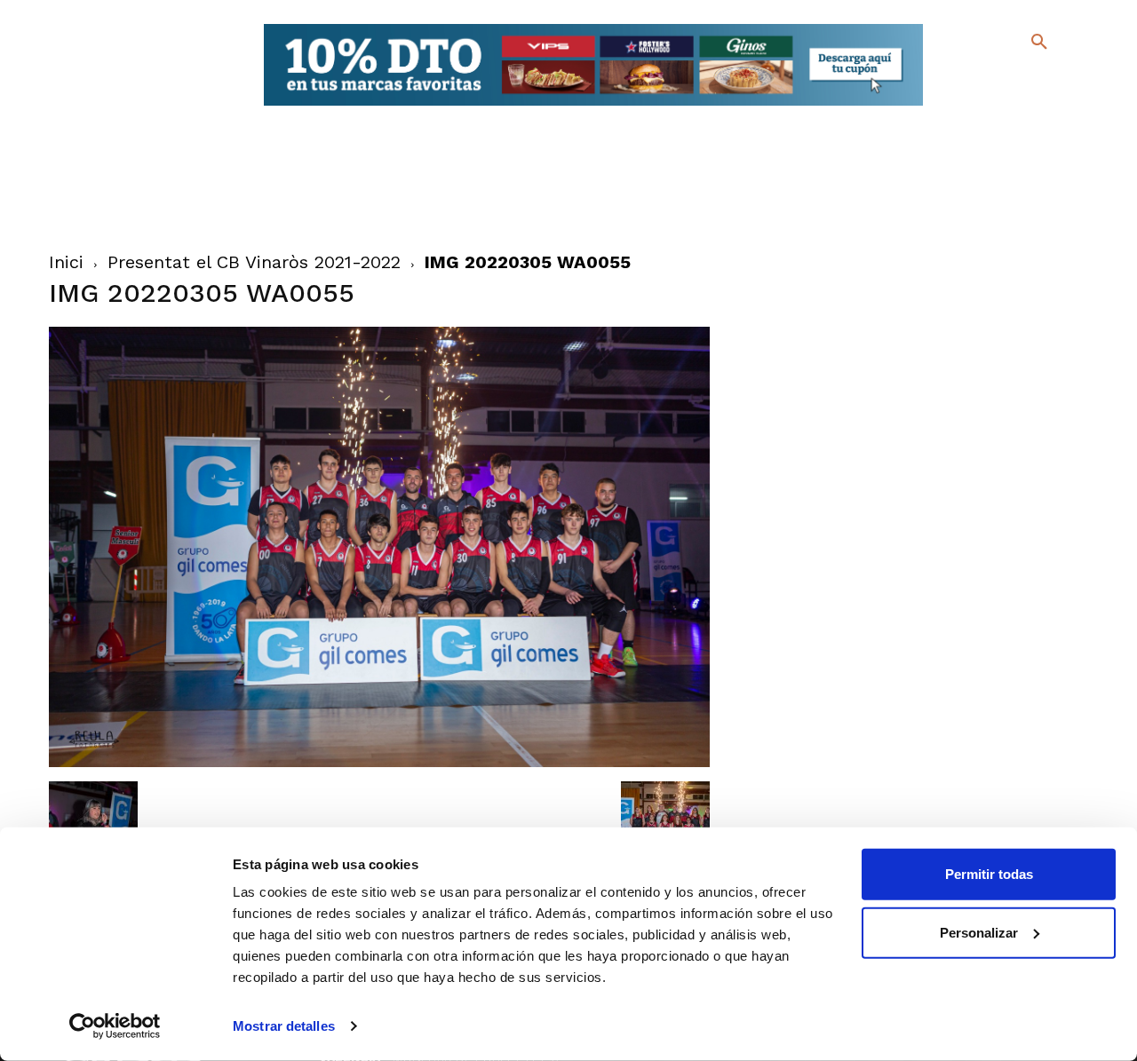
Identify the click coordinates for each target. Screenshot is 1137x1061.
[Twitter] (992, 78)
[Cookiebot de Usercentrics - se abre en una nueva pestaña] (115, 1026)
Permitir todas (989, 874)
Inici (66, 262)
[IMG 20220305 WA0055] (380, 763)
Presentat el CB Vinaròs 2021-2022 (254, 262)
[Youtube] (1024, 106)
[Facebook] (967, 80)
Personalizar (979, 931)
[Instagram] (1047, 80)
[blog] (1018, 78)
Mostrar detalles (284, 1025)
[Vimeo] (995, 106)
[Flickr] (967, 106)
